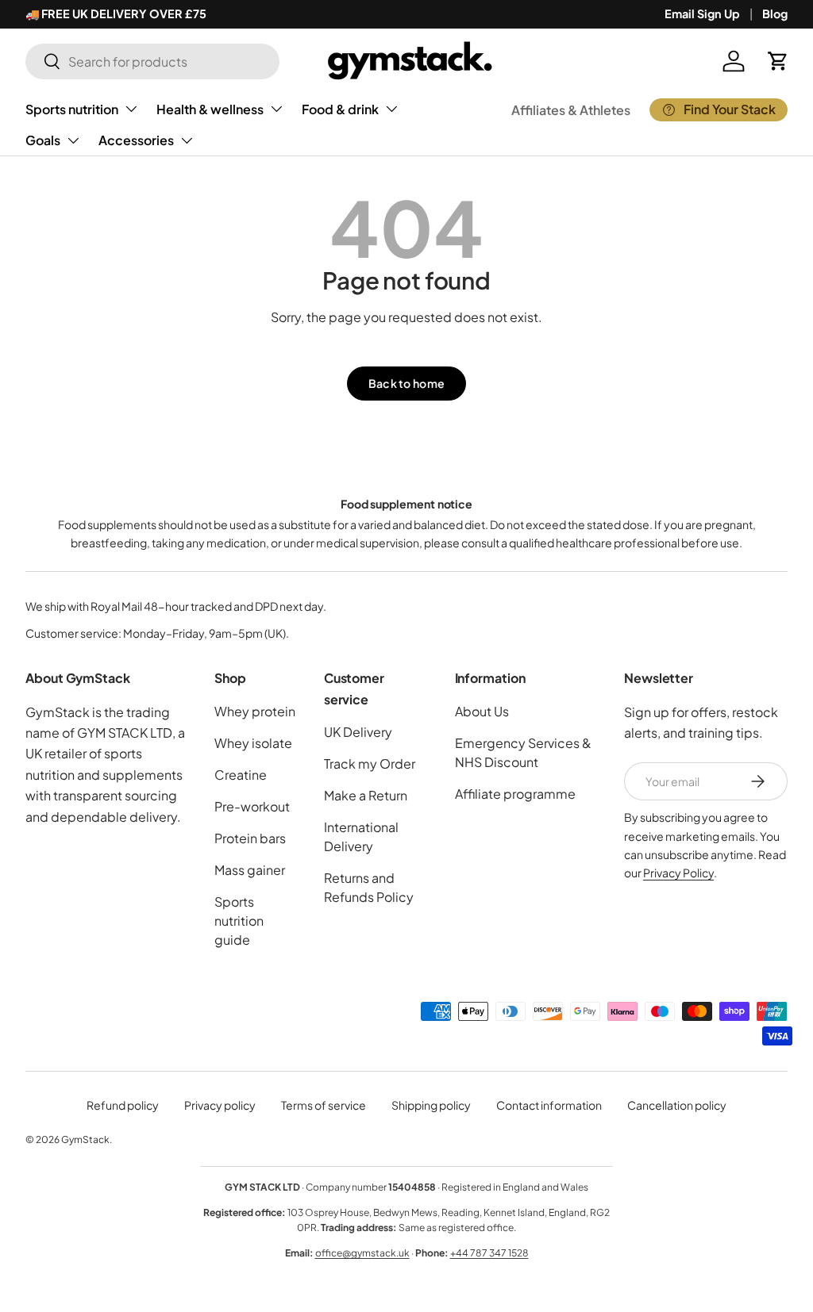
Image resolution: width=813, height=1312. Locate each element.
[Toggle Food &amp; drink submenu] (391, 108)
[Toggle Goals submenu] (73, 140)
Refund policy (123, 1105)
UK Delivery (358, 731)
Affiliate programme (515, 793)
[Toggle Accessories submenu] (186, 140)
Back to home (406, 383)
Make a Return (365, 795)
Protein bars (250, 838)
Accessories (136, 140)
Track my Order (369, 763)
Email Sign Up (702, 13)
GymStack (85, 1139)
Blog (775, 13)
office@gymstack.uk (362, 1253)
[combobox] (152, 61)
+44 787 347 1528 (489, 1253)
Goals (42, 140)
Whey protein (254, 711)
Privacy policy (220, 1105)
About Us (482, 711)
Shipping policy (431, 1105)
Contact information (549, 1105)
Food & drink (340, 109)
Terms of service (323, 1105)
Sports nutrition (71, 109)
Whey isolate (253, 743)
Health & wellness (210, 109)
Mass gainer (249, 869)
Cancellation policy (676, 1105)
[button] (778, 61)
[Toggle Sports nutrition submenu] (131, 108)
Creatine (240, 774)
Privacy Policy (678, 872)
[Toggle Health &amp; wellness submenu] (276, 108)
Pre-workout (252, 806)
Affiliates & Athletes (570, 110)
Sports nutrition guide (239, 920)
